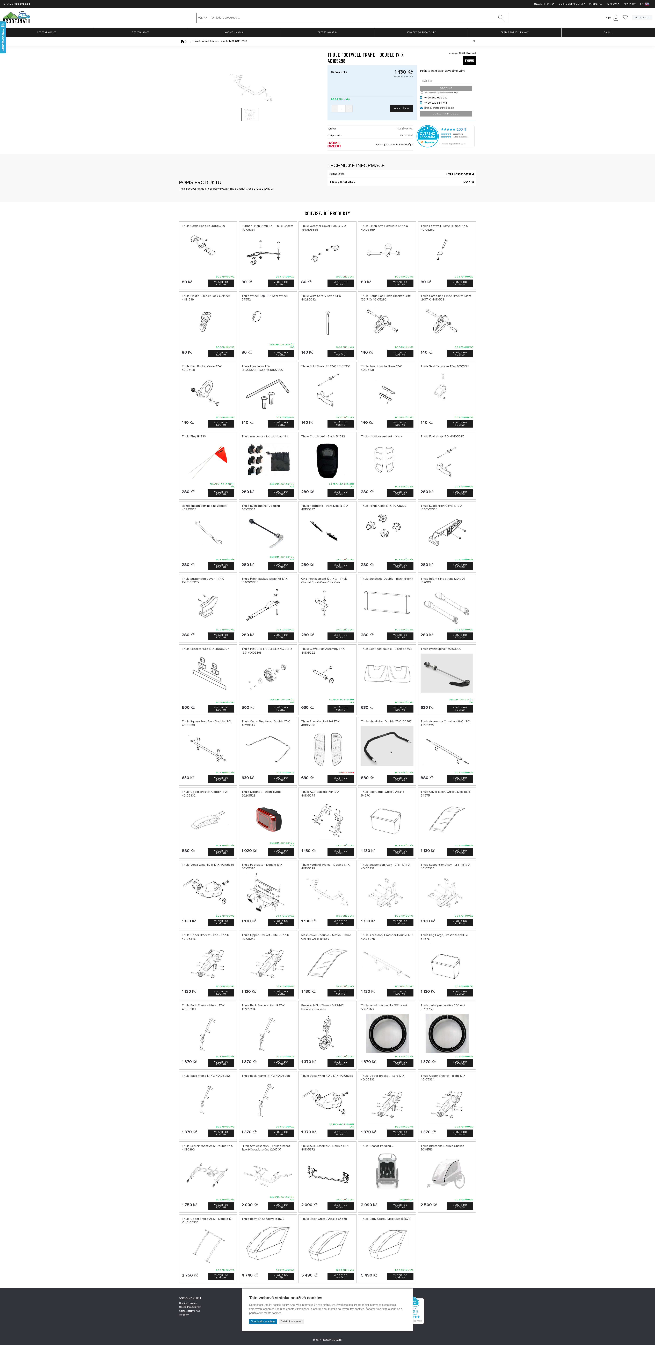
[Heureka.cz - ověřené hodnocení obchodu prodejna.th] (446, 146)
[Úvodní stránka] (182, 41)
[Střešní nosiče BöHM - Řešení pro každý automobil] (16, 17)
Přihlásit (642, 18)
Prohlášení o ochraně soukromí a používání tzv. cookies (330, 1309)
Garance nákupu (188, 1303)
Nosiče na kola (234, 32)
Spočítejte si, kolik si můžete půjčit (394, 144)
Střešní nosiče (46, 32)
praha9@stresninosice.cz (439, 108)
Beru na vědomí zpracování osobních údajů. (441, 93)
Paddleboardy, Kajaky (515, 32)
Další (608, 32)
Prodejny (184, 1314)
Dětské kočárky (327, 32)
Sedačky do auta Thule (421, 32)
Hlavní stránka (544, 4)
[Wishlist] (625, 18)
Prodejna (595, 4)
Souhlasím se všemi (263, 1321)
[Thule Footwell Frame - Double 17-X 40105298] (250, 87)
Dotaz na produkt (446, 114)
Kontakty (630, 4)
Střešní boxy (140, 32)
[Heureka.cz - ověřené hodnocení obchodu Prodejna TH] (413, 1323)
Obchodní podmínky (572, 4)
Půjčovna (613, 4)
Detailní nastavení (291, 1321)
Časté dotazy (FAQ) (189, 1310)
